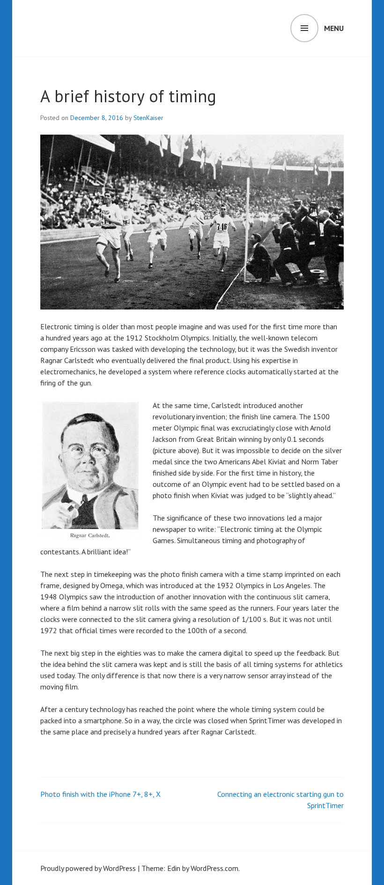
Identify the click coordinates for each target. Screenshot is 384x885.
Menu (334, 28)
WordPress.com (214, 868)
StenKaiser (148, 117)
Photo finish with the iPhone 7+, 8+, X (100, 794)
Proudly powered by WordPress (88, 868)
